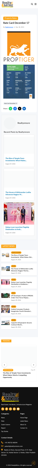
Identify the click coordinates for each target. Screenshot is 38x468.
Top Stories (4, 431)
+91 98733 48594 (10, 442)
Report (3, 428)
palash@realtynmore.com (13, 446)
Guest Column (5, 424)
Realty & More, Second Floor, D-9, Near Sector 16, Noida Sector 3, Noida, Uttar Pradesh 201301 (18, 452)
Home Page (23, 417)
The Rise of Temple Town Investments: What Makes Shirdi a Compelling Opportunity (17, 375)
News (3, 417)
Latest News (24, 421)
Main (2, 421)
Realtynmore (9, 27)
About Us (23, 424)
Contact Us (23, 428)
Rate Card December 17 (10, 103)
